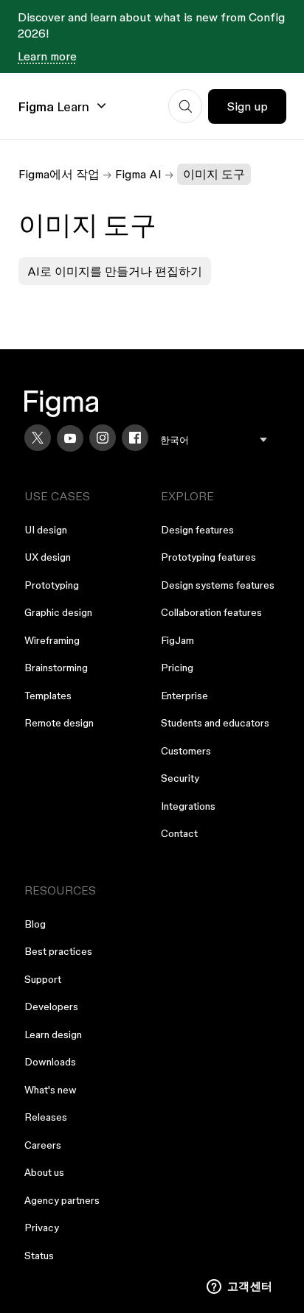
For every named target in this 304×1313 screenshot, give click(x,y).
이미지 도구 (214, 174)
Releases (45, 1117)
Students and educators (215, 723)
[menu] (213, 440)
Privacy (41, 1227)
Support (42, 979)
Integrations (188, 806)
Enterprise (184, 695)
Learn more (47, 56)
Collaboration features (211, 612)
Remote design (59, 723)
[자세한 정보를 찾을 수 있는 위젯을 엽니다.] (239, 1287)
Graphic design (58, 612)
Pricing (177, 667)
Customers (186, 751)
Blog (35, 924)
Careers (42, 1145)
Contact (179, 833)
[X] (37, 437)
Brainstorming (56, 667)
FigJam (177, 640)
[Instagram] (102, 437)
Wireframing (52, 640)
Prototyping (51, 585)
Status (39, 1255)
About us (44, 1172)
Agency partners (62, 1200)
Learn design (53, 1034)
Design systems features (217, 585)
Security (180, 778)
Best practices (58, 951)
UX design (47, 557)
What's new (50, 1090)
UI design (45, 530)
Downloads (50, 1062)
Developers (51, 1006)
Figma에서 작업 (59, 174)
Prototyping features (208, 557)
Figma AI (138, 174)
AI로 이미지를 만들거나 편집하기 (114, 271)
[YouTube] (70, 438)
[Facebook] (135, 437)
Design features (197, 530)
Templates (48, 695)
